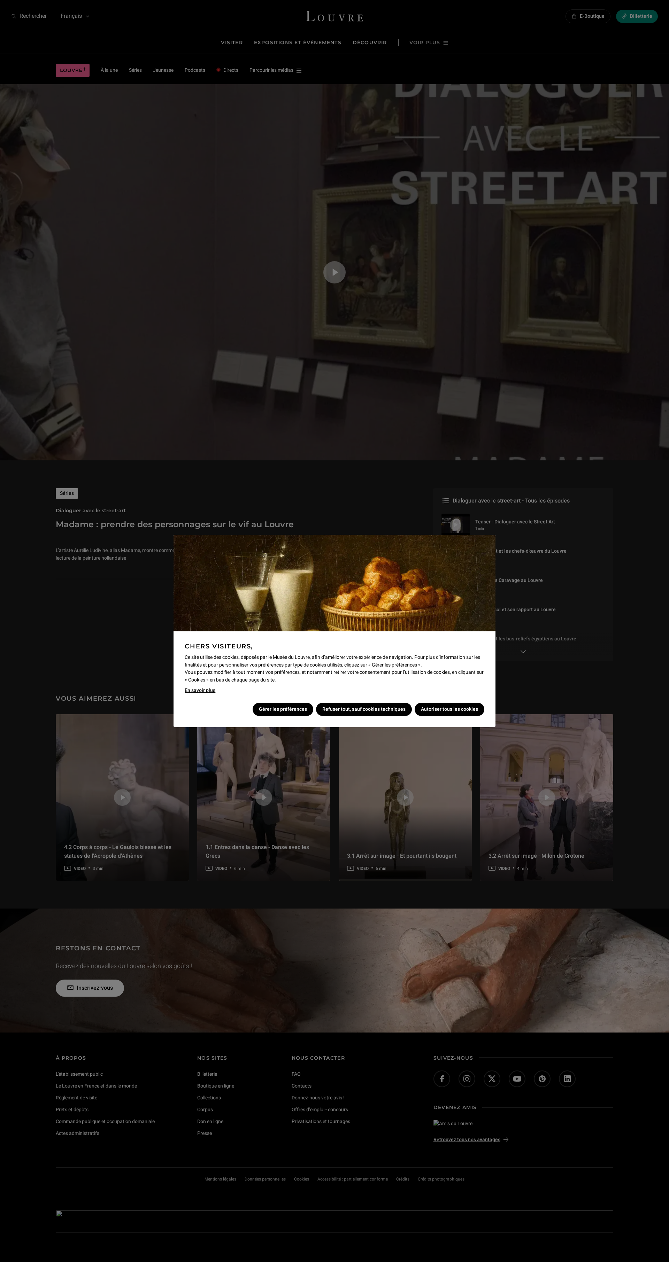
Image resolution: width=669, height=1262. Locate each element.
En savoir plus (200, 690)
